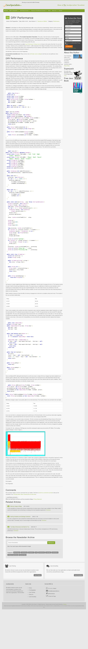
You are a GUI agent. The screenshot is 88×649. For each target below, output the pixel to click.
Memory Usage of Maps (16, 506)
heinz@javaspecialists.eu (53, 591)
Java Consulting (78, 575)
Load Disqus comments (12, 497)
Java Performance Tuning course (32, 44)
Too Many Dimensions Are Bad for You (19, 527)
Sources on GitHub (42, 21)
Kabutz (54, 588)
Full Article (48, 510)
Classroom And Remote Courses (38, 10)
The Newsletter (14, 10)
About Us (54, 10)
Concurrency (24, 552)
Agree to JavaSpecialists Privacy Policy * (72, 43)
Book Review (17, 552)
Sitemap (64, 604)
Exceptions (31, 552)
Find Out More (21, 592)
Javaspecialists (12, 5)
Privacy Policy (73, 48)
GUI (36, 552)
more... (65, 75)
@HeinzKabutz (51, 593)
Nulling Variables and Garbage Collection (20, 516)
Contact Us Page (52, 596)
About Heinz (67, 65)
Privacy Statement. (38, 499)
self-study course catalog (35, 53)
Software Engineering (12, 554)
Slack (49, 10)
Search (52, 542)
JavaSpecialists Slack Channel (20, 494)
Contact (60, 10)
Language (48, 552)
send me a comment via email (45, 492)
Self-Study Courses (24, 10)
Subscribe (69, 46)
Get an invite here (32, 494)
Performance (56, 21)
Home (6, 10)
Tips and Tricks (22, 554)
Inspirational (41, 552)
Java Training (38, 575)
